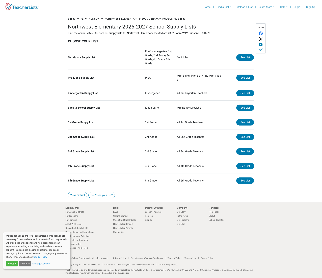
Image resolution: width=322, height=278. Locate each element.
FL (82, 18)
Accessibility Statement (76, 248)
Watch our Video (73, 244)
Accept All (12, 263)
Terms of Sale (174, 258)
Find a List (223, 7)
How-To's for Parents (123, 228)
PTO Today (214, 212)
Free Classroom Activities (77, 236)
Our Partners (183, 220)
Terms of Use (190, 258)
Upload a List (245, 7)
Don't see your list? (102, 195)
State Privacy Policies (168, 264)
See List (247, 57)
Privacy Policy (119, 258)
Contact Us (118, 232)
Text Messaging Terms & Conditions (147, 258)
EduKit (212, 216)
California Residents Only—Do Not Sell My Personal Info (129, 264)
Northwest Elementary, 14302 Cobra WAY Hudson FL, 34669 (144, 18)
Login (296, 7)
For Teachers (71, 216)
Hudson (94, 18)
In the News (182, 216)
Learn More (265, 7)
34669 (71, 18)
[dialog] (36, 250)
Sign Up (310, 7)
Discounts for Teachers (76, 240)
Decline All (25, 263)
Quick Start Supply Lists (76, 228)
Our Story (181, 212)
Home (206, 7)
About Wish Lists (73, 224)
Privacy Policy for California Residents (82, 264)
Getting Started (120, 216)
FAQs (115, 212)
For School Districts (74, 212)
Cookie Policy (207, 258)
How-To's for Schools (123, 224)
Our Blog (181, 224)
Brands (148, 220)
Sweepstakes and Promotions (79, 232)
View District (77, 195)
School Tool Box (216, 220)
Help (282, 7)
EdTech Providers (153, 212)
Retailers (149, 216)
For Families (71, 220)
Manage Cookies (41, 263)
